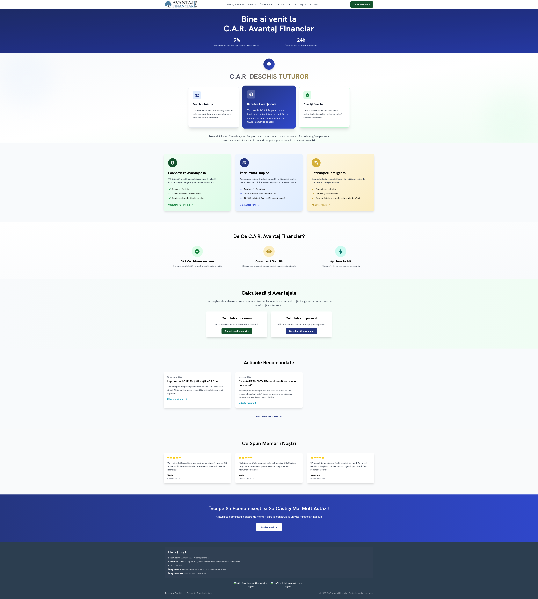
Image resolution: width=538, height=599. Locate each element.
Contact (314, 4)
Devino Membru (362, 4)
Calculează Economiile (237, 331)
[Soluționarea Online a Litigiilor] (287, 585)
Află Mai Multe (319, 204)
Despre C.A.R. (284, 4)
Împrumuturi (266, 4)
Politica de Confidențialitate (199, 593)
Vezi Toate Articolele (267, 416)
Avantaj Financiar (235, 4)
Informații (299, 4)
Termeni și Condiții (173, 593)
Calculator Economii (179, 204)
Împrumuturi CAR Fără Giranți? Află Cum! (193, 381)
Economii (252, 4)
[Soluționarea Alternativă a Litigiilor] (250, 585)
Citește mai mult (175, 399)
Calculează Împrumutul (301, 331)
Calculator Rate (248, 204)
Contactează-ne (269, 526)
